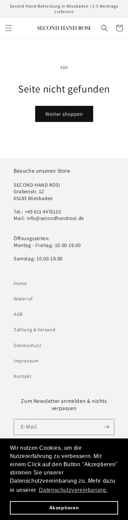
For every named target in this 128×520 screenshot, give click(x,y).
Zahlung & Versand (34, 329)
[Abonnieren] (106, 427)
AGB (18, 314)
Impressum (26, 361)
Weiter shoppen (64, 114)
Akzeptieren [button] (64, 507)
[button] (8, 28)
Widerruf (23, 299)
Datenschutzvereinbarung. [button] (73, 490)
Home (20, 283)
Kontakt (22, 376)
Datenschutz (28, 345)
